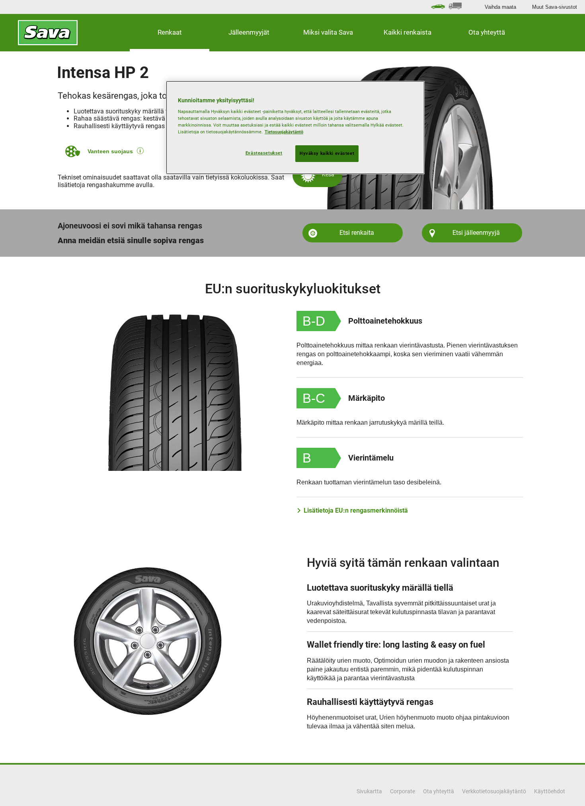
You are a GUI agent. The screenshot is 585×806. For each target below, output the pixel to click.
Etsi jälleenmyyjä (476, 232)
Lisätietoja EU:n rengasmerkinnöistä (356, 510)
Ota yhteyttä (486, 32)
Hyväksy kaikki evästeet (327, 153)
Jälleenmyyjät (248, 32)
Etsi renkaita (356, 232)
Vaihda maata (500, 7)
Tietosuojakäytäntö (284, 132)
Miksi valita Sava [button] (328, 32)
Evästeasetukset (264, 153)
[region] (295, 128)
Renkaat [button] (170, 32)
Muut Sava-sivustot (554, 7)
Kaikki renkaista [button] (407, 32)
